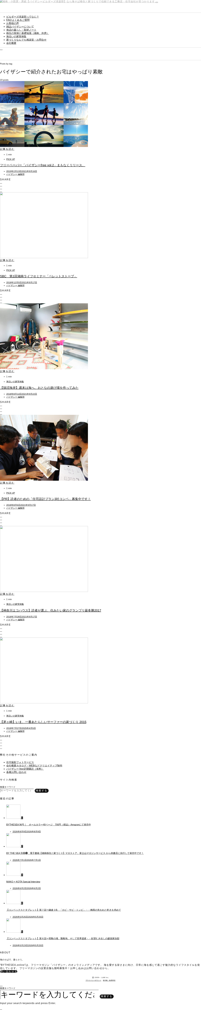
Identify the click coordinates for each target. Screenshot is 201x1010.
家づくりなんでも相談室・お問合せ (26, 39)
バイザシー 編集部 (15, 174)
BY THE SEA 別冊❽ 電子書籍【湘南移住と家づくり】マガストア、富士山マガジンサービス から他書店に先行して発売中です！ (75, 853)
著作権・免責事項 (109, 980)
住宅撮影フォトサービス (20, 762)
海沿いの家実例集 (16, 36)
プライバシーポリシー (93, 980)
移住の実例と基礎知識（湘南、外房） (27, 33)
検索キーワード (7, 787)
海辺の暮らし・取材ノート (21, 30)
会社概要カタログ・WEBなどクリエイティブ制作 (34, 765)
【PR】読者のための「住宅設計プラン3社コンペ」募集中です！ (45, 499)
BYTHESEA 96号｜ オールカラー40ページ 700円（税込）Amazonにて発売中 (48, 824)
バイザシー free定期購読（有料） (25, 769)
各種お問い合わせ (16, 772)
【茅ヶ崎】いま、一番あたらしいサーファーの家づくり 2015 (43, 722)
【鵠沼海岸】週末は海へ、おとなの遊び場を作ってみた (39, 387)
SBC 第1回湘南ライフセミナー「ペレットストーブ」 (38, 276)
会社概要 (11, 43)
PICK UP (10, 159)
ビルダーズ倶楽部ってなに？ (22, 16)
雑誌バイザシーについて (20, 26)
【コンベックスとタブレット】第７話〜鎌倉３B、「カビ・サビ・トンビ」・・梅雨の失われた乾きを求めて (63, 910)
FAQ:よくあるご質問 (18, 20)
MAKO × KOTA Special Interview (23, 881)
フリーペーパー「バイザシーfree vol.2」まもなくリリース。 (42, 165)
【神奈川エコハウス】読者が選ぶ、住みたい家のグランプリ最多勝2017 (50, 610)
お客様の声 (12, 23)
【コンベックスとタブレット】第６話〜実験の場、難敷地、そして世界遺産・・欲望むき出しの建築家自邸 (62, 938)
